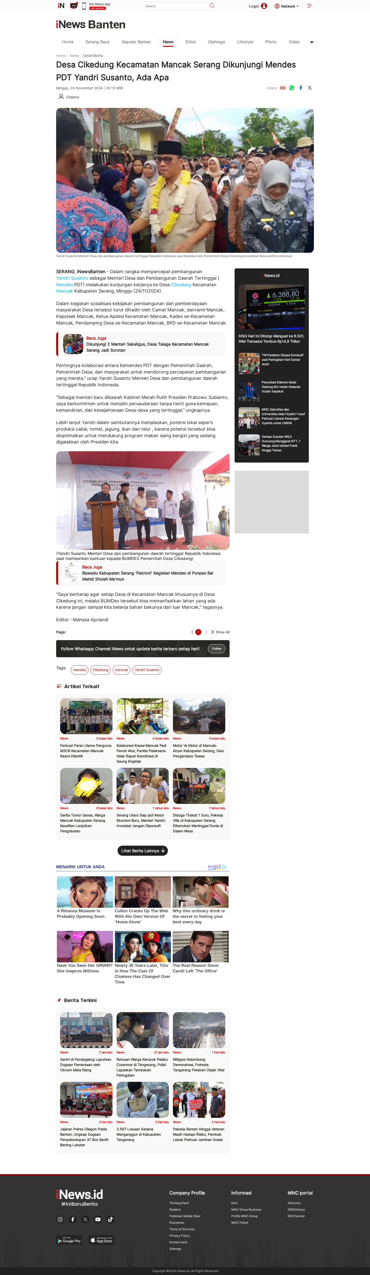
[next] (212, 632)
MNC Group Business (246, 1209)
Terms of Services (182, 1229)
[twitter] (310, 88)
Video (294, 41)
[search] (212, 6)
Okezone (294, 1203)
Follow (216, 648)
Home (67, 41)
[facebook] (301, 88)
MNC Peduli (239, 1222)
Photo (271, 41)
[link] (283, 88)
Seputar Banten (136, 41)
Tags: (61, 667)
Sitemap (175, 1249)
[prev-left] (192, 632)
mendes (79, 670)
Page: (61, 632)
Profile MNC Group (244, 1216)
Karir (234, 1203)
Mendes (64, 284)
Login (254, 6)
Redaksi (175, 1209)
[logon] (61, 6)
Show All (223, 632)
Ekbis (191, 41)
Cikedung (181, 284)
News (168, 41)
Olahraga (216, 41)
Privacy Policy (179, 1236)
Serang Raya (97, 41)
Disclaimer (176, 1222)
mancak (121, 670)
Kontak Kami (178, 1242)
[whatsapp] (292, 88)
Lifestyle (245, 41)
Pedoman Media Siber (184, 1216)
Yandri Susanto (72, 278)
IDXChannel (296, 1216)
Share (272, 88)
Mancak (64, 291)
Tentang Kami (179, 1203)
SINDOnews (296, 1209)
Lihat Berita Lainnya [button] (140, 850)
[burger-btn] (310, 6)
